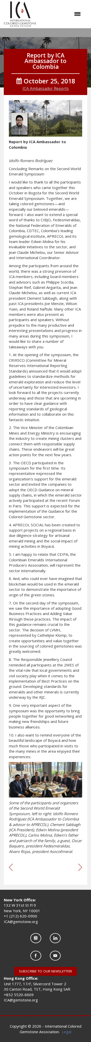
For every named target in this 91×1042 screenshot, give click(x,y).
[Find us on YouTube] (55, 956)
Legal (66, 1031)
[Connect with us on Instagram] (35, 938)
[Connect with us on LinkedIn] (55, 938)
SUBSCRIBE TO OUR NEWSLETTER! (45, 971)
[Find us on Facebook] (35, 956)
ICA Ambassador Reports (45, 88)
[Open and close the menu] (61, 14)
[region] (80, 867)
